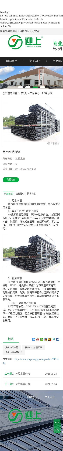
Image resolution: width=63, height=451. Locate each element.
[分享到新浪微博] (37, 339)
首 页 (24, 93)
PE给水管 (47, 93)
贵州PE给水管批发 (13, 352)
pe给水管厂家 (23, 384)
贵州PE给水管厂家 (33, 347)
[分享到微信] (41, 339)
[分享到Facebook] (57, 339)
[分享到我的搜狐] (49, 339)
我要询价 (11, 179)
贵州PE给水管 (11, 347)
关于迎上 (35, 61)
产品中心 (34, 93)
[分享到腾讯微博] (53, 339)
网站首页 (11, 61)
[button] (20, 87)
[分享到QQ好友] (45, 339)
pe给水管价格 (23, 373)
